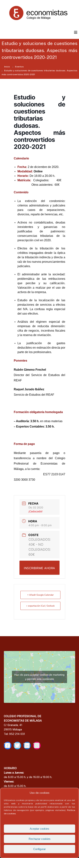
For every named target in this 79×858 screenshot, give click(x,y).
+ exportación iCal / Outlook (40, 605)
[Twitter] (17, 745)
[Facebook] (7, 745)
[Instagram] (36, 745)
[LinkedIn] (27, 745)
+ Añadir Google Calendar (40, 594)
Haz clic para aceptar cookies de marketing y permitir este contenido (39, 676)
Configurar (39, 849)
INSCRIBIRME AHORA (39, 568)
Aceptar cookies (39, 828)
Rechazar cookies (40, 838)
